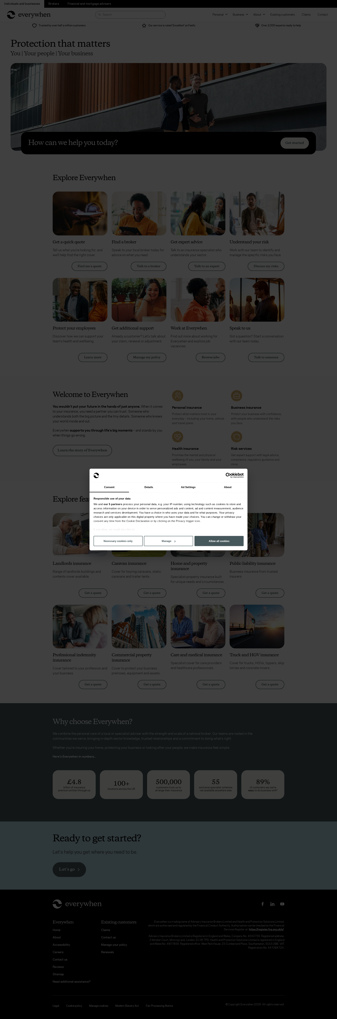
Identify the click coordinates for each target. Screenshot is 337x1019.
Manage (166, 541)
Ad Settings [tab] (188, 486)
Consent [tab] (109, 486)
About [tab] (228, 486)
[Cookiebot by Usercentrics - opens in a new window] (228, 475)
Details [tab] (148, 486)
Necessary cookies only (118, 541)
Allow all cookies (219, 541)
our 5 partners (113, 503)
